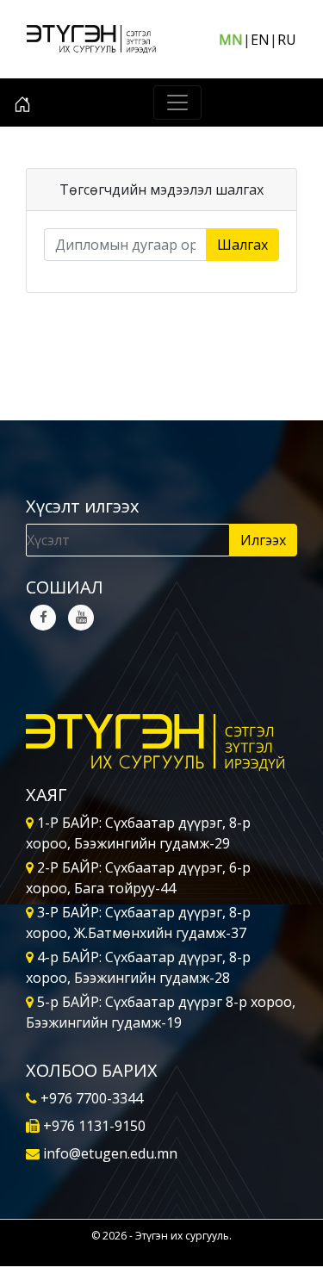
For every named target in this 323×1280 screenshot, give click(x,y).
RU (286, 39)
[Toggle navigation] (177, 102)
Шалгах (242, 244)
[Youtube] (81, 618)
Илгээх (263, 540)
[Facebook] (43, 618)
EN (260, 39)
